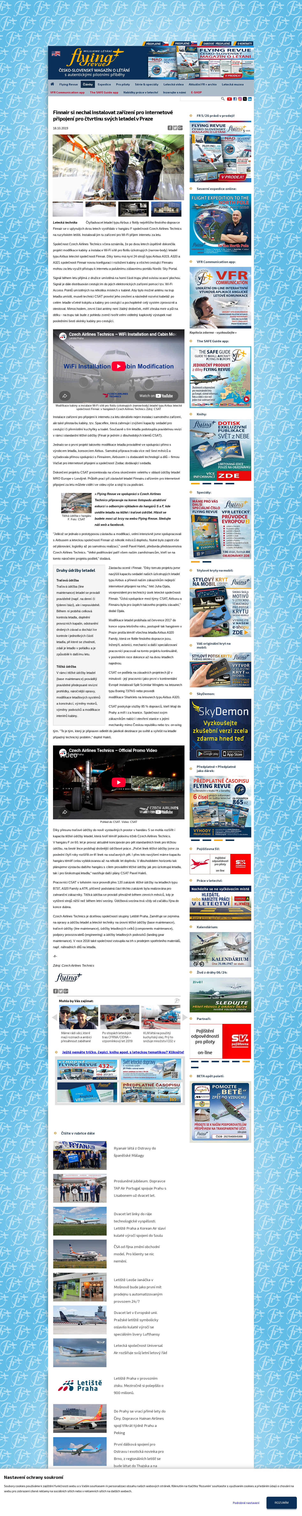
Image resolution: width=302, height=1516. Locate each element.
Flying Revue (68, 84)
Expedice (104, 84)
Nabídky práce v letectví (140, 92)
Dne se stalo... (229, 964)
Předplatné (184, 45)
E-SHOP (196, 92)
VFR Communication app (67, 92)
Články (88, 84)
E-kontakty (247, 45)
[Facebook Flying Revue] (235, 100)
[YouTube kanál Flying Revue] (229, 100)
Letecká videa (174, 84)
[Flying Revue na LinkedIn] (249, 100)
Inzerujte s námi (174, 92)
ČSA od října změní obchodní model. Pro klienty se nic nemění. (137, 1253)
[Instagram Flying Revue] (239, 100)
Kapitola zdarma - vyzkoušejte (212, 332)
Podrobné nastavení (246, 1503)
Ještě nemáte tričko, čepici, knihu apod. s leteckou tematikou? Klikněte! (123, 1052)
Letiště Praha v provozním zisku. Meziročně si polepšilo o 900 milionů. (139, 1385)
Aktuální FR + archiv (203, 84)
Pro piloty (123, 84)
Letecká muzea (233, 84)
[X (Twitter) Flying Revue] (244, 100)
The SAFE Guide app (104, 92)
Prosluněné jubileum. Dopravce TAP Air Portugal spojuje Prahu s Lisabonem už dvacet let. (140, 1188)
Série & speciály (146, 84)
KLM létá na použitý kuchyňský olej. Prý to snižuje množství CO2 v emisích (159, 1039)
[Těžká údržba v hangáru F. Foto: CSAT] (76, 512)
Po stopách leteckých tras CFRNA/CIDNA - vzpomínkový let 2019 (117, 1037)
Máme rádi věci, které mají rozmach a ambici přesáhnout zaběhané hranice (76, 1039)
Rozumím (282, 1502)
